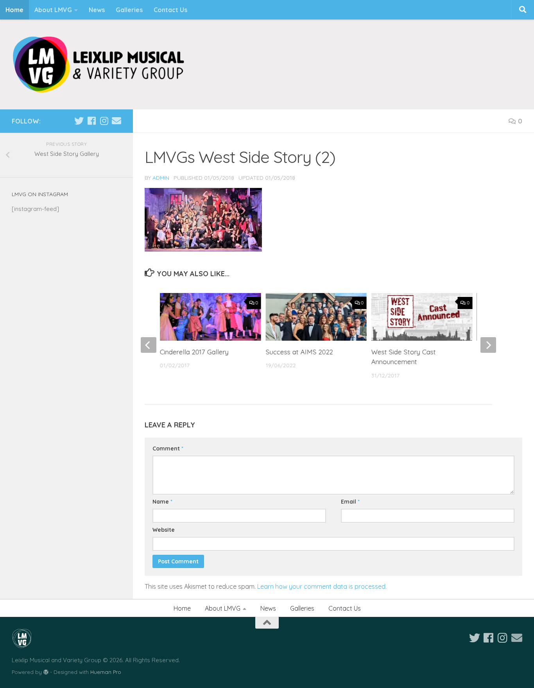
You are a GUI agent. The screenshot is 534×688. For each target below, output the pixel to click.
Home (14, 10)
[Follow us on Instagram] (104, 120)
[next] (488, 345)
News (97, 10)
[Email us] (116, 120)
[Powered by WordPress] (45, 672)
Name (162, 501)
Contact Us (170, 10)
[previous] (148, 345)
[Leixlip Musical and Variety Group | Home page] (98, 64)
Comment (167, 448)
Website (163, 529)
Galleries (129, 10)
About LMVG (53, 10)
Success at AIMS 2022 (299, 352)
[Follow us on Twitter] (79, 120)
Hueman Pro (105, 672)
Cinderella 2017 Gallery (194, 352)
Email (350, 501)
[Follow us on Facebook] (91, 120)
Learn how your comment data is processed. (322, 586)
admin (160, 177)
